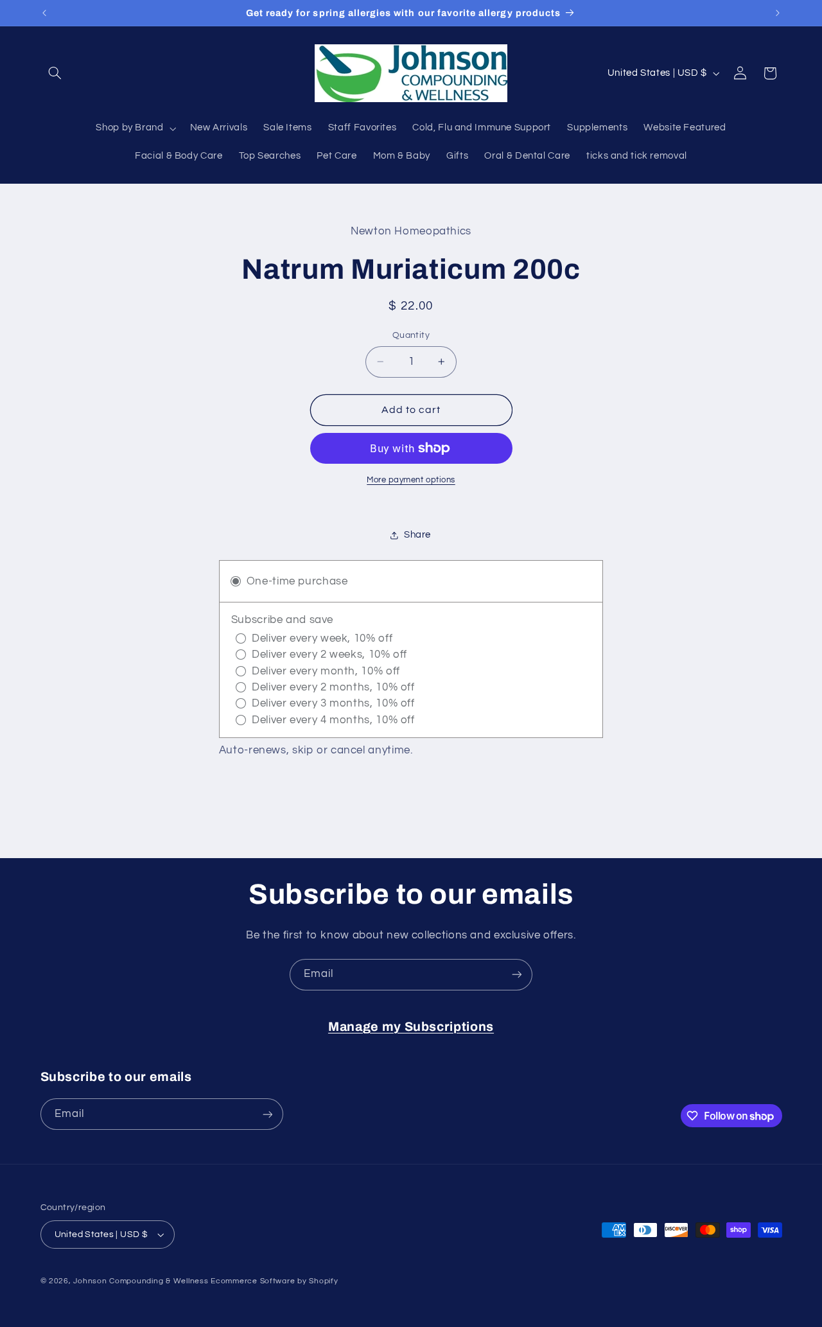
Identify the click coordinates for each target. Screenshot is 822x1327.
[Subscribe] (517, 974)
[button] (55, 73)
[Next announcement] (778, 13)
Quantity (411, 335)
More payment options (411, 480)
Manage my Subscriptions (411, 1026)
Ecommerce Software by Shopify (274, 1281)
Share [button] (417, 535)
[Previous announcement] (44, 13)
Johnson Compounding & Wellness (140, 1281)
